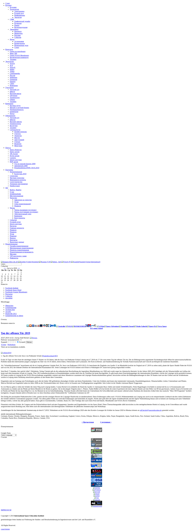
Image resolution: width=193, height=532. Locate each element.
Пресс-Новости (16, 150)
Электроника (19, 11)
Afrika (12, 71)
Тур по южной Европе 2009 (24, 164)
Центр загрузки (16, 160)
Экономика (14, 29)
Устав (16, 202)
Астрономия (19, 41)
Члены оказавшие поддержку (25, 210)
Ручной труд (19, 13)
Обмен (12, 100)
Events (3, 345)
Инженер (17, 144)
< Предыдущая (88, 422)
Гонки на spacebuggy (18, 51)
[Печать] (33, 338)
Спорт (16, 47)
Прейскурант (15, 186)
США (12, 83)
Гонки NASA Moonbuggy (19, 55)
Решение (13, 236)
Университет (15, 98)
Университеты (15, 124)
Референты (14, 258)
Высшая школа (15, 93)
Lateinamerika (15, 73)
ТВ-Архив (14, 154)
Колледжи (14, 126)
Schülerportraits (15, 194)
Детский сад (14, 89)
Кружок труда (15, 106)
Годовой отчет (15, 222)
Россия (12, 75)
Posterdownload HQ (50, 356)
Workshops (11, 345)
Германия (13, 79)
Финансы (18, 31)
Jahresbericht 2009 (20, 166)
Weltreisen (13, 77)
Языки (16, 25)
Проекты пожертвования (19, 250)
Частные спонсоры (17, 178)
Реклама (17, 35)
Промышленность (17, 110)
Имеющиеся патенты (18, 180)
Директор (18, 136)
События (17, 37)
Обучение (13, 96)
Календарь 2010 (20, 174)
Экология (18, 17)
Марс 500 (13, 53)
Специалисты (15, 130)
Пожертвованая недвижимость (21, 252)
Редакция (17, 23)
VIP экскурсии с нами (18, 256)
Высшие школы (16, 122)
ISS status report (96, 328)
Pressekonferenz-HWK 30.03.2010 (26, 168)
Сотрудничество (16, 182)
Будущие (13, 7)
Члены (12, 208)
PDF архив (14, 162)
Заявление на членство (23, 200)
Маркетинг (18, 33)
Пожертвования (16, 172)
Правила (17, 206)
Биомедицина (19, 43)
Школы (12, 120)
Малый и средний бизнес (19, 108)
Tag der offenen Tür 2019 (15, 333)
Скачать (13, 158)
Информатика (19, 15)
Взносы (13, 238)
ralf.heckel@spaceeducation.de (151, 410)
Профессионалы (20, 132)
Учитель (17, 134)
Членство (13, 198)
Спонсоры (14, 176)
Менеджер (18, 146)
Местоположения (16, 196)
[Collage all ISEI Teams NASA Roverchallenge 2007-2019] (6, 353)
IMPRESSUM (6, 510)
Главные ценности (17, 228)
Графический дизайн (22, 21)
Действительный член (22, 214)
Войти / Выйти (15, 190)
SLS (11, 65)
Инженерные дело (21, 45)
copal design (5, 529)
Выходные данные (17, 242)
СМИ (12, 19)
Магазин (13, 254)
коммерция (14, 112)
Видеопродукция (20, 27)
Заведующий (19, 140)
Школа (12, 91)
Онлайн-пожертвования (19, 246)
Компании (14, 85)
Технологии (14, 9)
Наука (12, 39)
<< (5, 268)
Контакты (13, 240)
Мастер (17, 138)
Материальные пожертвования (21, 248)
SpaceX (12, 67)
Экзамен (13, 59)
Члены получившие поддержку (26, 212)
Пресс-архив (14, 152)
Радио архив (14, 156)
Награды (13, 226)
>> (18, 268)
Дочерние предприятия (19, 184)
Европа (12, 81)
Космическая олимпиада (19, 57)
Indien (12, 69)
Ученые (17, 142)
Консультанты (19, 218)
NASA (12, 63)
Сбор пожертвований (22, 204)
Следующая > (105, 422)
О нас (12, 192)
